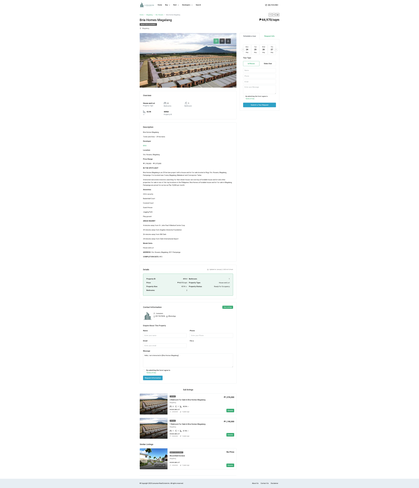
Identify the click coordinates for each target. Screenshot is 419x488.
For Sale (172, 396)
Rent (175, 5)
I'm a (192, 341)
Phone (192, 331)
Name (145, 331)
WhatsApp (172, 316)
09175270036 (160, 316)
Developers (186, 5)
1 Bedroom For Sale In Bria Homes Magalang (187, 424)
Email (145, 341)
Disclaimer (274, 483)
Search (198, 5)
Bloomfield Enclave (177, 456)
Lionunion (175, 412)
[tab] (216, 41)
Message (146, 351)
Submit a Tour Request (259, 105)
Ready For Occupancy (148, 24)
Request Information (153, 378)
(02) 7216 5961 (272, 5)
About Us (255, 483)
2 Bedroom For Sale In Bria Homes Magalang (187, 400)
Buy (166, 5)
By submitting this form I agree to (158, 371)
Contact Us (265, 483)
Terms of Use (151, 373)
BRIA (145, 146)
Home (160, 5)
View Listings (228, 307)
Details (230, 411)
